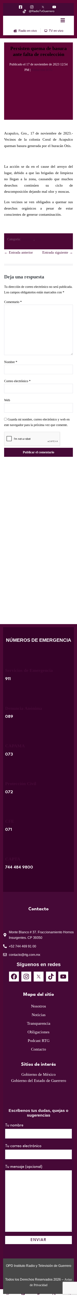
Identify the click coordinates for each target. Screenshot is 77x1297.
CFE (9, 821)
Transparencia (38, 1023)
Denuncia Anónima (23, 708)
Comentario (13, 302)
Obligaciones (38, 1032)
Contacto (38, 1049)
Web (7, 400)
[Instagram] (26, 976)
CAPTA (12, 859)
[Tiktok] (51, 976)
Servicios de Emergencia (29, 670)
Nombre (10, 362)
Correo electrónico (17, 381)
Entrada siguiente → (57, 252)
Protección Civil (20, 783)
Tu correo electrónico (23, 1146)
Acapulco (27, 239)
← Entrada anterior (18, 252)
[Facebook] (14, 976)
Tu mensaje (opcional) (23, 1167)
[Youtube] (63, 976)
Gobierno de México (38, 1074)
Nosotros (38, 1006)
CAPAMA (15, 745)
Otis (38, 239)
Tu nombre (14, 1125)
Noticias (39, 1014)
